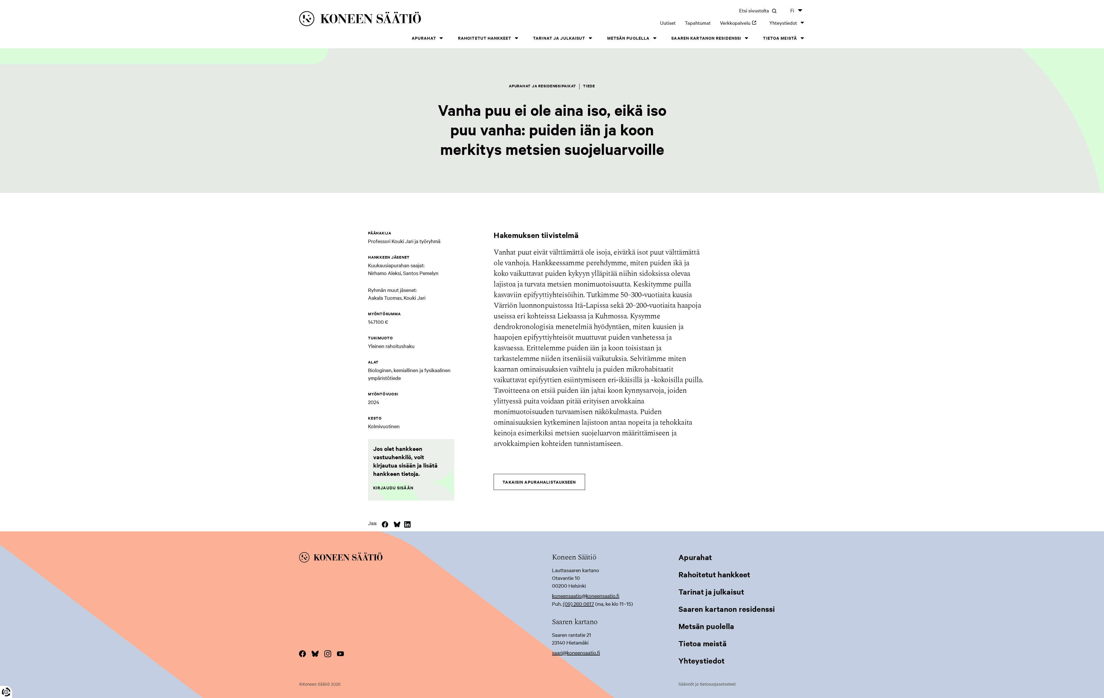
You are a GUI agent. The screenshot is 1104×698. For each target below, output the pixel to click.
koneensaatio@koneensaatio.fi (585, 595)
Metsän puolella (628, 38)
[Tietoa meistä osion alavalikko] (802, 38)
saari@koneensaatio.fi (576, 652)
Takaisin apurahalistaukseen (539, 482)
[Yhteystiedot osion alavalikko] (802, 23)
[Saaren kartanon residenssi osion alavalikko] (746, 38)
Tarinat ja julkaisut (559, 38)
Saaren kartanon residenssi (706, 38)
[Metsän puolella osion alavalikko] (655, 38)
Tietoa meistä (780, 38)
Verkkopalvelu (740, 22)
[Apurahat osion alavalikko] (441, 38)
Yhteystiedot (783, 22)
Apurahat (424, 38)
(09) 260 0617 (578, 603)
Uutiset (668, 22)
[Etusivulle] (408, 19)
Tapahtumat (698, 22)
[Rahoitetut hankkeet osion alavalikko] (516, 38)
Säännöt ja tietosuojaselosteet (707, 684)
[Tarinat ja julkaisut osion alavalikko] (590, 38)
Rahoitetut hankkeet (484, 38)
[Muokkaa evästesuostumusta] (6, 692)
